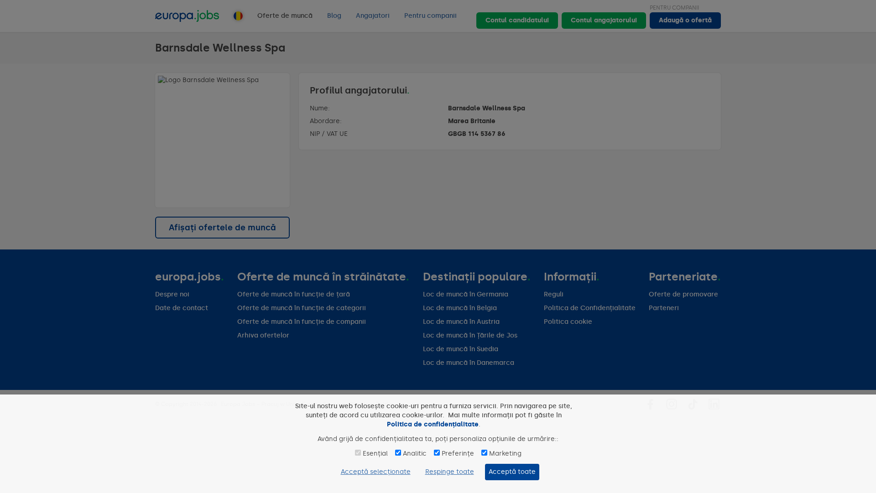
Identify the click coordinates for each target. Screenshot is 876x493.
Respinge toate (449, 472)
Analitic (415, 453)
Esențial (375, 453)
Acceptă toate (512, 472)
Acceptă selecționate (376, 472)
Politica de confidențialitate (433, 424)
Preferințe (458, 453)
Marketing (505, 453)
